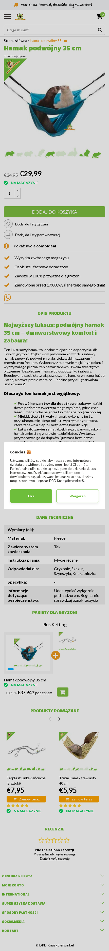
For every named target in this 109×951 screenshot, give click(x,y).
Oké (31, 496)
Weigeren (77, 496)
